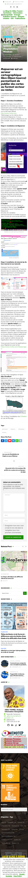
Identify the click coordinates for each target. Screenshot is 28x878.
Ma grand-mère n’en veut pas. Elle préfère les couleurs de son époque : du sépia (15, 470)
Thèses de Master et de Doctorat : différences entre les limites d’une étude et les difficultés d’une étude (13, 636)
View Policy (17, 876)
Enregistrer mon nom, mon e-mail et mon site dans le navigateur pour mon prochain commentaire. (14, 529)
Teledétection (6, 843)
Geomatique (5, 429)
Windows (4, 432)
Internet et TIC (14, 671)
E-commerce (6, 826)
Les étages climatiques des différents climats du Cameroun (12, 577)
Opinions (18, 661)
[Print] (20, 440)
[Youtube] (9, 440)
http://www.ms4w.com (9, 113)
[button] (23, 546)
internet (14, 829)
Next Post (21, 466)
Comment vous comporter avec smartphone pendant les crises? (18, 664)
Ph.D (21, 829)
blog (4, 822)
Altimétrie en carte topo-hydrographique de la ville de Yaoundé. (13, 651)
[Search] (26, 15)
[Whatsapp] (17, 440)
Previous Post (8, 452)
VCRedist (23, 416)
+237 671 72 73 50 (19, 1)
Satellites (17, 839)
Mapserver (12, 429)
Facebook (15, 826)
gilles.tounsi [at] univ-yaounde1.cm (12, 717)
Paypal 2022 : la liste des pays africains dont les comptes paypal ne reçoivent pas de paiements (18, 676)
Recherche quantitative (8, 836)
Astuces (12, 661)
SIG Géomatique (5, 574)
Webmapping (21, 429)
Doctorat (21, 822)
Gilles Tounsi (8, 54)
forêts (23, 826)
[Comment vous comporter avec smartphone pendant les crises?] (4, 663)
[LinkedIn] (13, 440)
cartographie (12, 822)
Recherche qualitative (8, 833)
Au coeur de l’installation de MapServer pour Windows (10, 455)
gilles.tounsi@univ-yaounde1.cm (14, 4)
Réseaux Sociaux (7, 839)
